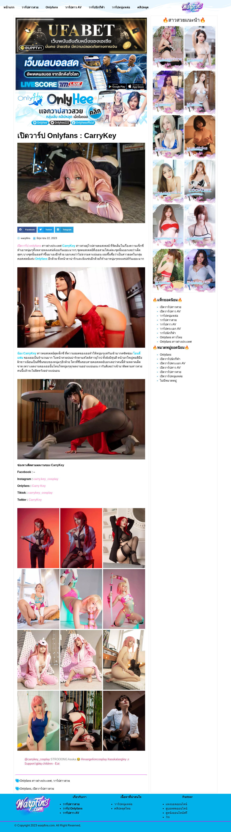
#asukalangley (117, 759)
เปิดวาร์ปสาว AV (170, 311)
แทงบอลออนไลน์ (176, 804)
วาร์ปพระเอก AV (170, 328)
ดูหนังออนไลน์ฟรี (176, 812)
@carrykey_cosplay (37, 759)
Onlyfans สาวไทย (171, 337)
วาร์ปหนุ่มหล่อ (121, 7)
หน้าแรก (9, 7)
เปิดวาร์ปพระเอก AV (172, 363)
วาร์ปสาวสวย (30, 7)
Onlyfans (52, 7)
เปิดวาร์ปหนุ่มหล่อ (171, 376)
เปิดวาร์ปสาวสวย (170, 307)
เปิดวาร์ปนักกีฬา (170, 358)
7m (168, 817)
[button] (27, 230)
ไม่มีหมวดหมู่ (168, 380)
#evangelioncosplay (94, 759)
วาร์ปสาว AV (73, 7)
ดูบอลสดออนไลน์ (176, 808)
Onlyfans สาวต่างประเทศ (36, 780)
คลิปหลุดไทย (122, 808)
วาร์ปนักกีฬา (97, 7)
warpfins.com (46, 825)
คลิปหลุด (143, 7)
